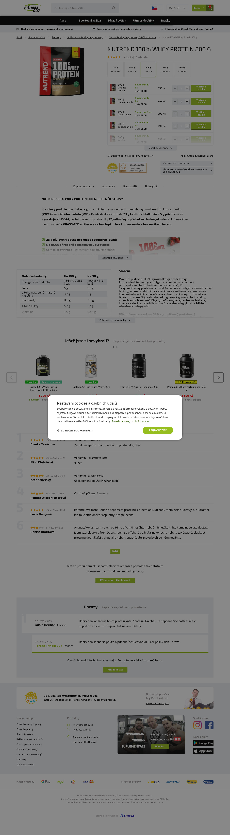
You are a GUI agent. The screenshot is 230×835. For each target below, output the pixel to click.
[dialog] (115, 417)
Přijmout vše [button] (158, 430)
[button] (75, 430)
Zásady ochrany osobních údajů (130, 421)
